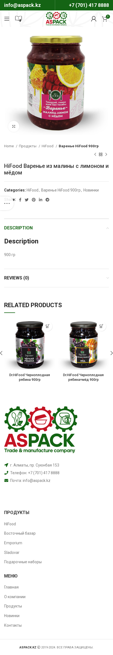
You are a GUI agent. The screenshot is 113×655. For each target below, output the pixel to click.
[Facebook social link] (20, 199)
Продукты (28, 146)
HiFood (48, 146)
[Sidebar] (7, 203)
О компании (15, 597)
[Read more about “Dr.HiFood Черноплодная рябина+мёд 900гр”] (101, 326)
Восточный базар (20, 533)
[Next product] (106, 154)
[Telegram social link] (47, 199)
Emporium (13, 543)
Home (9, 146)
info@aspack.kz (36, 480)
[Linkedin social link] (40, 199)
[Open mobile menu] (6, 18)
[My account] (93, 18)
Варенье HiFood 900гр (79, 146)
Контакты (13, 625)
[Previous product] (95, 154)
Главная (11, 587)
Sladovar (11, 552)
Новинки (91, 190)
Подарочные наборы (23, 562)
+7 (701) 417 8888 (89, 5)
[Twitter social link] (26, 199)
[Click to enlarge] (13, 126)
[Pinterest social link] (33, 199)
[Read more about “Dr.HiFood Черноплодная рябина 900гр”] (47, 326)
